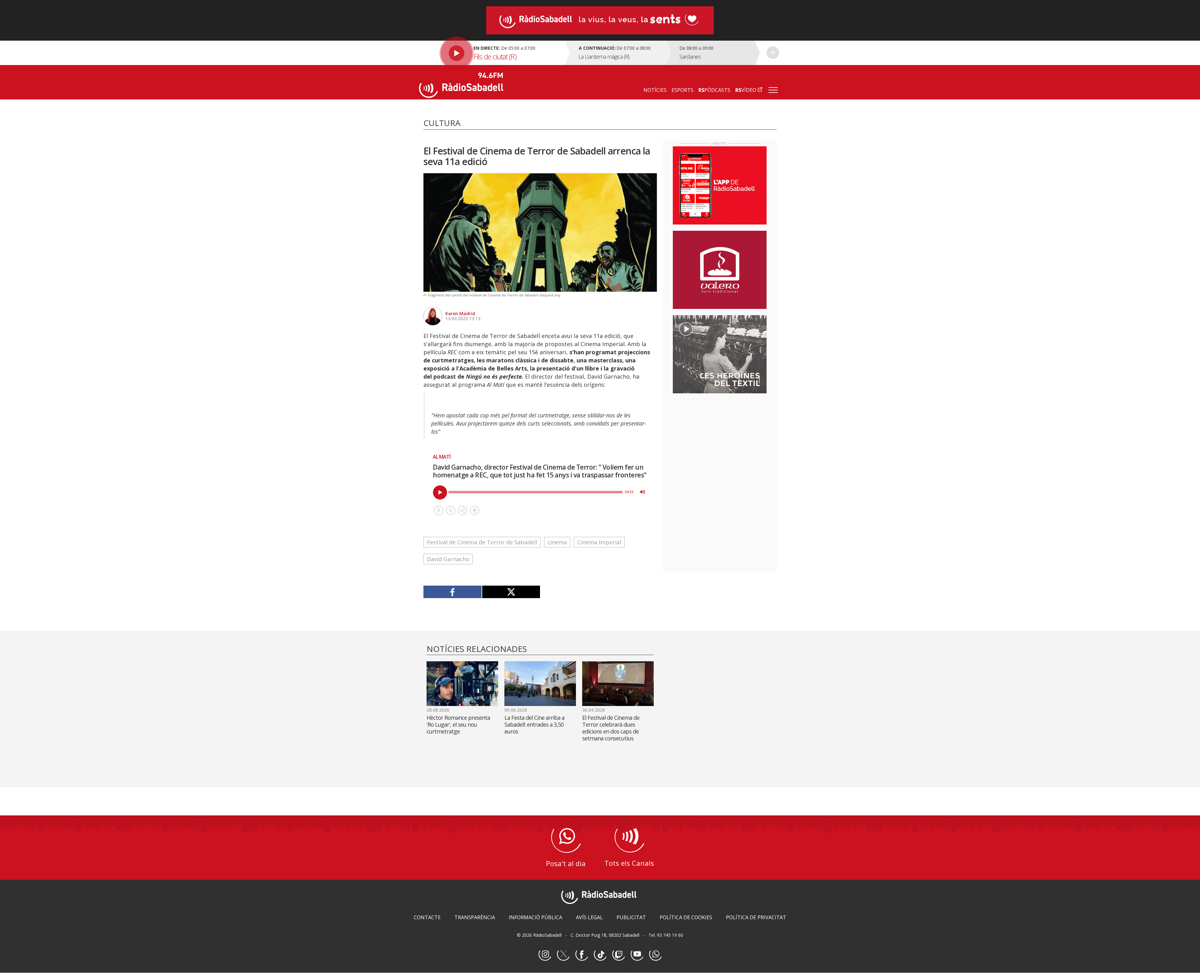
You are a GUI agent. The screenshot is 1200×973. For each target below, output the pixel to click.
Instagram (545, 954)
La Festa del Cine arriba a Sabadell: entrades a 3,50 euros (534, 724)
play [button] (440, 492)
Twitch (618, 954)
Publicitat (631, 917)
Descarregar (474, 510)
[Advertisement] (720, 439)
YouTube (637, 954)
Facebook (581, 954)
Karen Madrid (460, 313)
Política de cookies (686, 917)
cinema (557, 542)
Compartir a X (450, 510)
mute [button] (642, 492)
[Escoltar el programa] (491, 53)
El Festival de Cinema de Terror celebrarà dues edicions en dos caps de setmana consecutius (610, 728)
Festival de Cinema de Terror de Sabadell (482, 542)
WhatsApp (655, 954)
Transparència (474, 917)
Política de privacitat (756, 917)
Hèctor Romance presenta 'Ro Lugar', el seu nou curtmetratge (458, 724)
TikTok (600, 954)
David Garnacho (448, 559)
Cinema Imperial (599, 542)
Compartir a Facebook (438, 510)
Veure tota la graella (773, 52)
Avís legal (589, 917)
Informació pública (535, 917)
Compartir (462, 510)
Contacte (427, 917)
